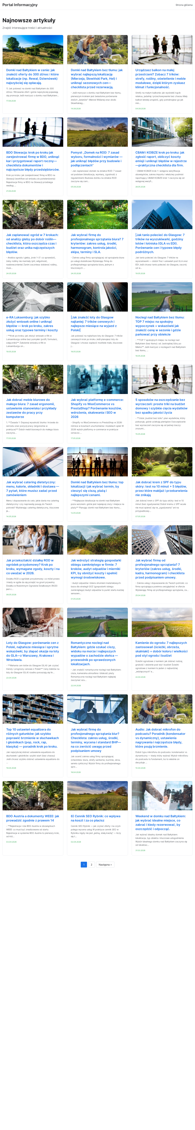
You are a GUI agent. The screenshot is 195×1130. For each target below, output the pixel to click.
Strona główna (184, 4)
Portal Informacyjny (20, 5)
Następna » (105, 864)
